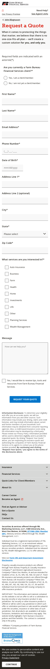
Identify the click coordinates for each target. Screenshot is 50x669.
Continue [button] (11, 664)
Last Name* (9, 110)
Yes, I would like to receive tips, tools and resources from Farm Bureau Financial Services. (26, 383)
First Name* (9, 94)
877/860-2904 (33, 531)
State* (5, 226)
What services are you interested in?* (23, 259)
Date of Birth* (10, 160)
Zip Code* (7, 242)
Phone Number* (11, 143)
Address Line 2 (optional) (16, 193)
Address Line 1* (10, 176)
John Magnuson (12, 19)
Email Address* (10, 127)
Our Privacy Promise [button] (11, 14)
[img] (15, 3)
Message (7, 338)
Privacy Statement (10, 657)
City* (5, 209)
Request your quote (25, 399)
